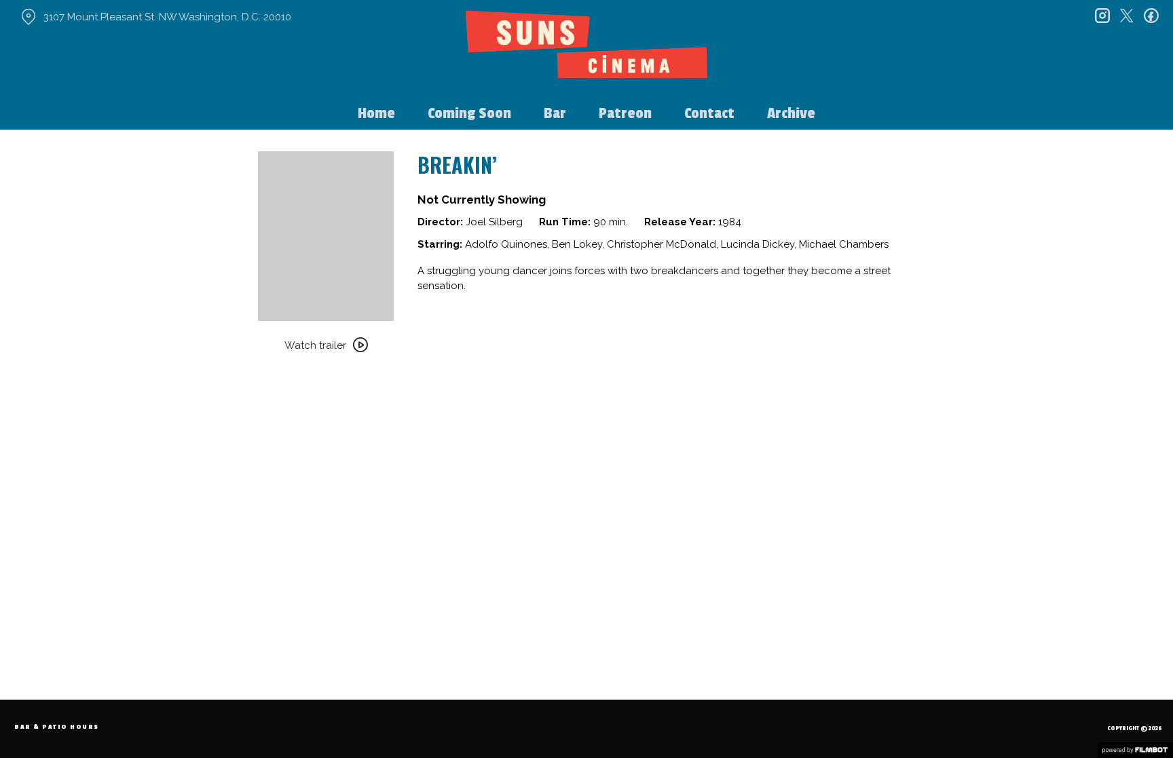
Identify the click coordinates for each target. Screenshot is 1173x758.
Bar (555, 113)
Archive (791, 113)
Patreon (625, 113)
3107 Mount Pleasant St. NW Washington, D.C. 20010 (167, 17)
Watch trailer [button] (315, 345)
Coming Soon (469, 113)
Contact (709, 113)
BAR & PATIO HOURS (56, 727)
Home (376, 113)
